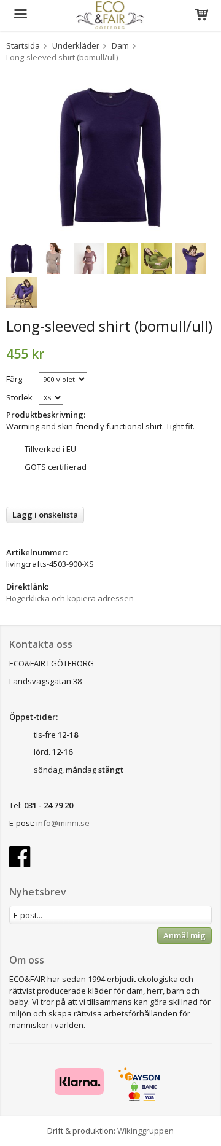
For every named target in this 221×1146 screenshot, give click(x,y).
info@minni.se (63, 822)
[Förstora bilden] (110, 156)
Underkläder (75, 45)
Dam (120, 45)
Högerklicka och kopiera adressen (70, 598)
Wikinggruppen (145, 1130)
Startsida (23, 45)
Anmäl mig (184, 935)
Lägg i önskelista (45, 514)
